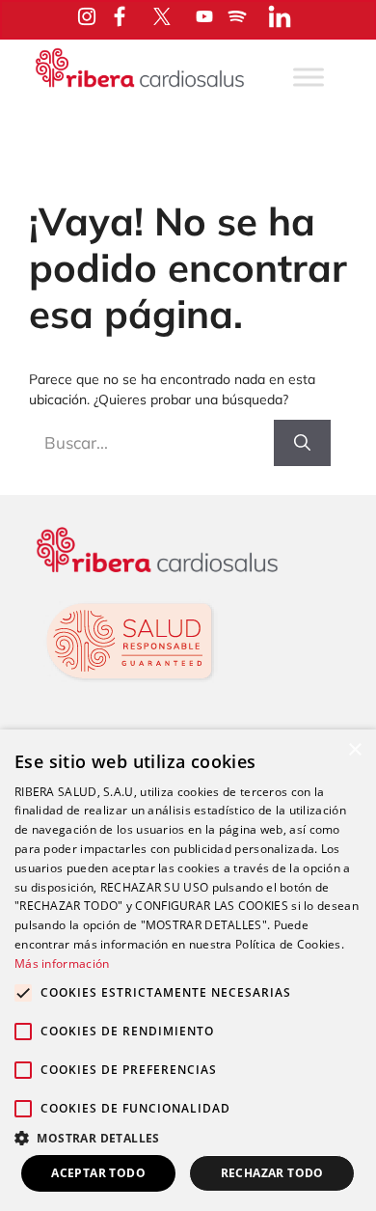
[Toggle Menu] (308, 77)
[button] (188, 1137)
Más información (62, 963)
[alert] (188, 970)
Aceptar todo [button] (98, 1173)
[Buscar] (302, 443)
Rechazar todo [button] (272, 1173)
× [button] (354, 750)
